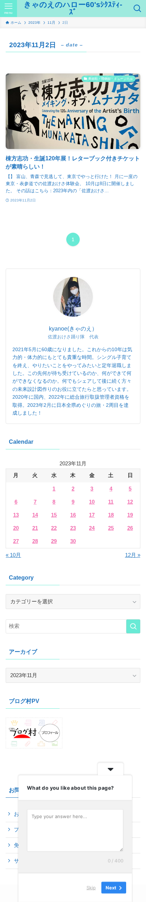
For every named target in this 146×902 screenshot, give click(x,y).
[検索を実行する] (133, 626)
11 (110, 502)
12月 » (132, 555)
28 (35, 541)
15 (54, 515)
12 (130, 502)
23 (73, 528)
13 (16, 515)
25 (111, 528)
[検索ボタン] (137, 8)
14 (35, 515)
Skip (91, 887)
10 (92, 502)
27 (16, 541)
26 (130, 528)
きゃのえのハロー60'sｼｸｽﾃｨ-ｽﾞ (73, 8)
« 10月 (13, 555)
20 (16, 528)
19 (130, 515)
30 (73, 541)
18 (111, 515)
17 (92, 515)
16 (73, 515)
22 (54, 528)
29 (54, 541)
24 (92, 528)
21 (35, 528)
